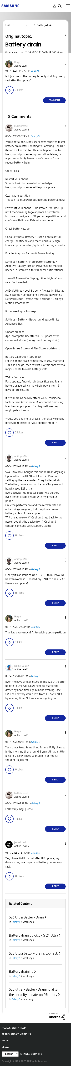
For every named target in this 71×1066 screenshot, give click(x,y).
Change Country (31, 1054)
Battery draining (21, 971)
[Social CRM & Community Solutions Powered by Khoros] (57, 1016)
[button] (59, 63)
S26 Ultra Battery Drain (26, 917)
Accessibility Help (14, 1027)
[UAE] (10, 5)
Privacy (7, 1040)
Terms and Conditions (16, 1034)
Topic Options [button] (59, 34)
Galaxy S (35, 70)
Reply (55, 442)
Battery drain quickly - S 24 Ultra (33, 935)
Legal (5, 1047)
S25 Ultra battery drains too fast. (33, 953)
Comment (54, 100)
